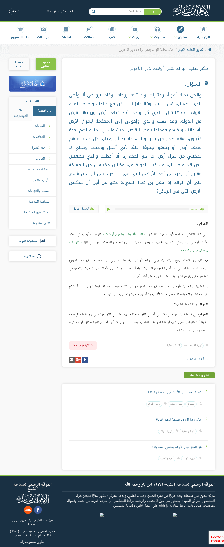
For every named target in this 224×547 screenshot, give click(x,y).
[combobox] (121, 11)
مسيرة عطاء (19, 64)
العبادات (39, 126)
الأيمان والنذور (40, 180)
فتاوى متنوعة (41, 223)
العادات (40, 159)
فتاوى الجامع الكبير (190, 50)
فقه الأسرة (38, 148)
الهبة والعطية (173, 345)
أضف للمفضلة (196, 359)
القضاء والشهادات (38, 191)
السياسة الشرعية (39, 202)
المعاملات (38, 137)
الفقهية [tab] (42, 111)
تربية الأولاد (196, 345)
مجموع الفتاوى (46, 64)
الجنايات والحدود (38, 170)
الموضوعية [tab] (21, 116)
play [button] (109, 209)
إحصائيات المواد (29, 241)
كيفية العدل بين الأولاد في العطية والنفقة (175, 393)
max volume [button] (202, 209)
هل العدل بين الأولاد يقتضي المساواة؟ (177, 447)
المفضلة (17, 11)
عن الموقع (30, 256)
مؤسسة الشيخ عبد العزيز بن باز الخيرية (32, 522)
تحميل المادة (81, 209)
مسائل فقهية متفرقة (37, 212)
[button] (180, 32)
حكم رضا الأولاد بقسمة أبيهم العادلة (178, 420)
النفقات (191, 404)
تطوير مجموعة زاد (32, 541)
